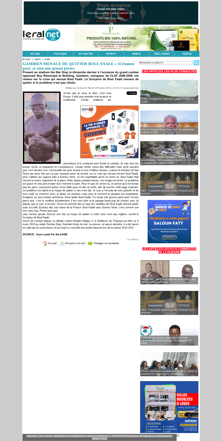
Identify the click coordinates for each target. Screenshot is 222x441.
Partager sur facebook (106, 243)
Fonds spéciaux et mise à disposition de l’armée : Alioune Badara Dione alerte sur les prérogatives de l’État (166, 340)
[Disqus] (80, 294)
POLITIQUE (60, 54)
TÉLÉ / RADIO (162, 54)
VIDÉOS (136, 54)
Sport (37, 59)
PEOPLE (186, 54)
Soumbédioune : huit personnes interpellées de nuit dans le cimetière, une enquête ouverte (168, 161)
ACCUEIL (35, 54)
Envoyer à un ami (75, 243)
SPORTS (111, 54)
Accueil (26, 59)
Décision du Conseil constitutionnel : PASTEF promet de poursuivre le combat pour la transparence (169, 372)
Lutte (47, 59)
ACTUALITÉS (86, 54)
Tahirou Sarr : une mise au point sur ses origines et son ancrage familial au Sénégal (168, 280)
